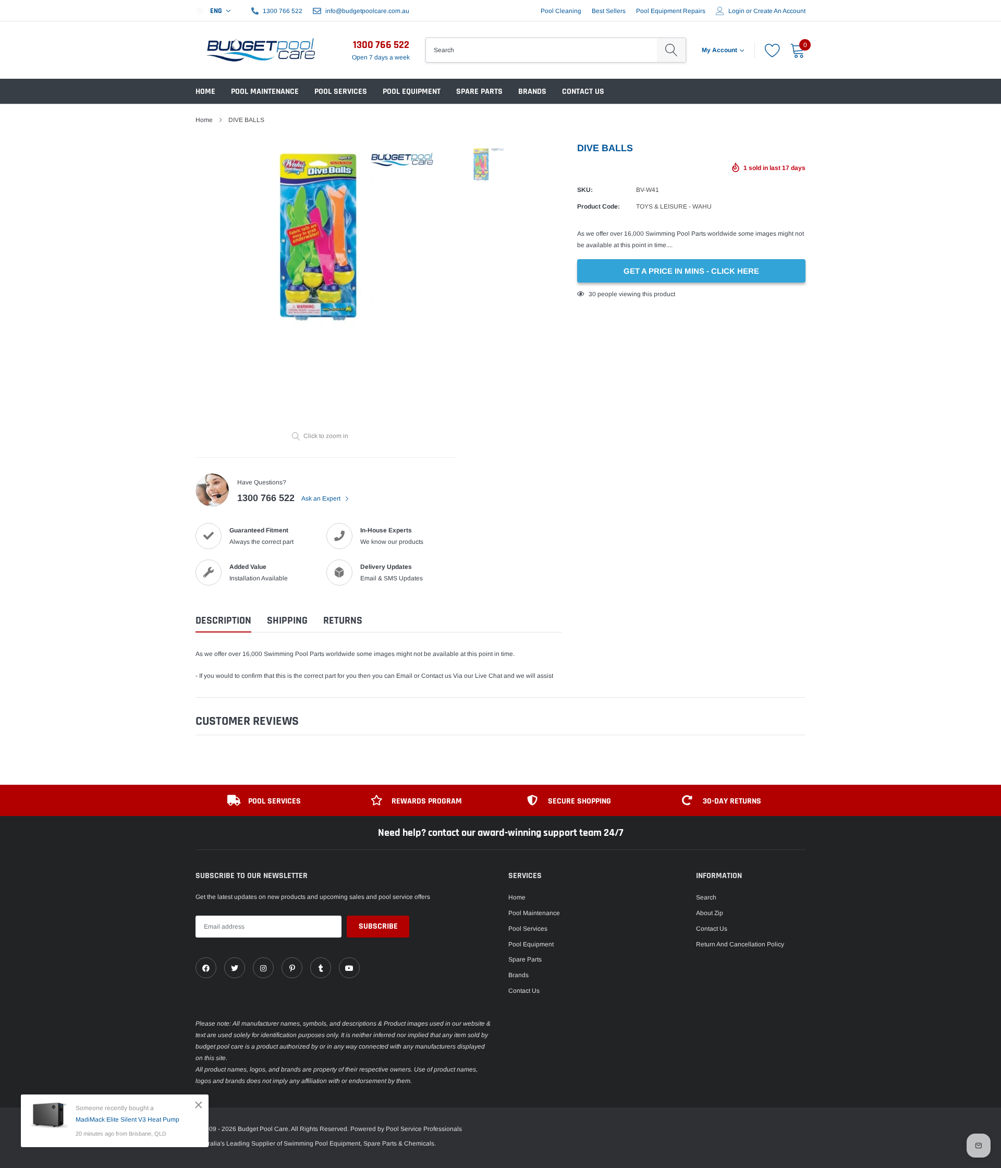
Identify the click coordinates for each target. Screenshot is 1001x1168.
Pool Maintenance (265, 91)
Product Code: (598, 206)
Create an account (779, 11)
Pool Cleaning (561, 11)
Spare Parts (479, 91)
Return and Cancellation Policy (740, 944)
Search (706, 897)
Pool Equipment (412, 91)
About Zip (709, 913)
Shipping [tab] (287, 620)
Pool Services (340, 91)
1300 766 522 (282, 11)
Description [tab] (223, 620)
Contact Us (583, 91)
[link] (206, 967)
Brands (532, 91)
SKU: (585, 189)
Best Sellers (609, 11)
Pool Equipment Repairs (670, 11)
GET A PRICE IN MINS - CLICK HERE (691, 270)
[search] (671, 50)
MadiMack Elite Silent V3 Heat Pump (127, 1119)
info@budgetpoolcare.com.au (367, 11)
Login (736, 11)
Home (205, 91)
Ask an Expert (321, 498)
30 (592, 294)
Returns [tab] (342, 620)
